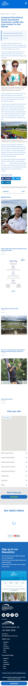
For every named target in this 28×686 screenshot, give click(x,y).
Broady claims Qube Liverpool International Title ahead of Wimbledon (14, 249)
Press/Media (6, 648)
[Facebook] (3, 615)
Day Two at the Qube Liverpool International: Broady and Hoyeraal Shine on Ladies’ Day (13, 350)
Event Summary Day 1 (7, 399)
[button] (6, 178)
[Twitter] (8, 615)
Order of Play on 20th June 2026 (9, 308)
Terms (4, 652)
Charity (5, 644)
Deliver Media (22, 677)
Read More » (3, 254)
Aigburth (7, 163)
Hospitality (5, 642)
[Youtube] (16, 615)
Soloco (19, 679)
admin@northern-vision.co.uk (10, 636)
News (4, 650)
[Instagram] (12, 615)
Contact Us (5, 646)
